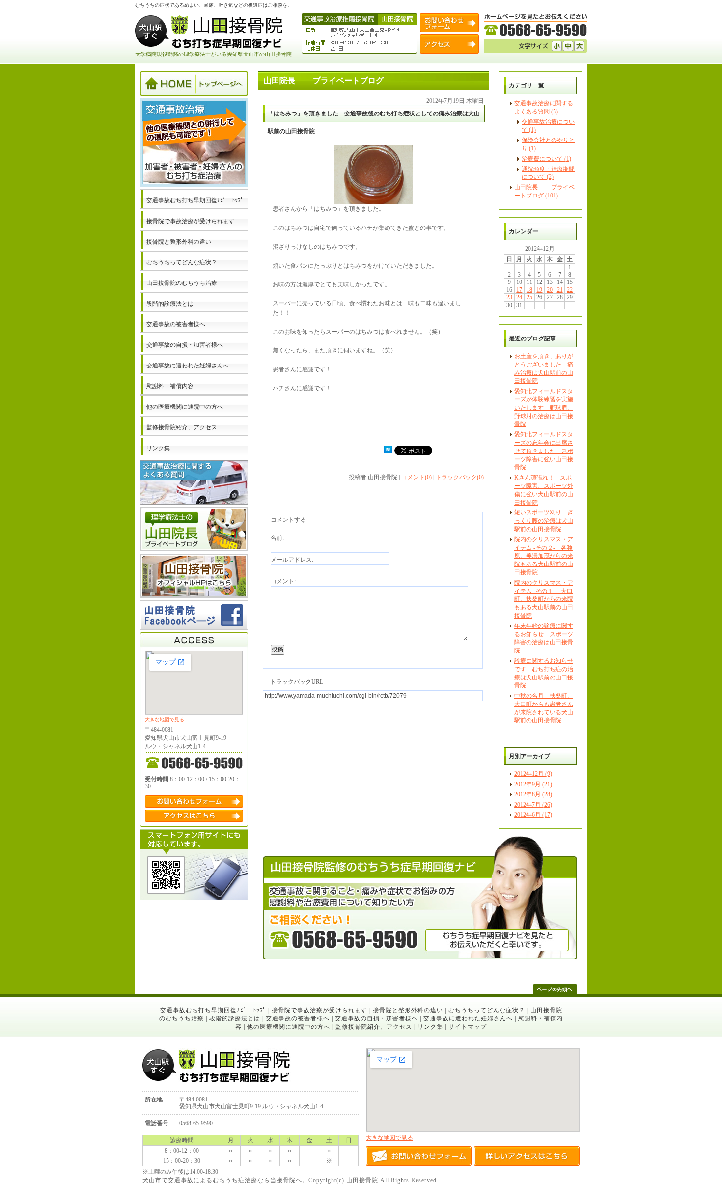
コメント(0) (416, 477)
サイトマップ (467, 1026)
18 (529, 289)
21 (560, 289)
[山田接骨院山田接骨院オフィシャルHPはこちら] (194, 595)
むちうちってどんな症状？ (486, 1010)
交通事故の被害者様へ (298, 1018)
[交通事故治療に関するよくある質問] (194, 502)
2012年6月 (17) (533, 814)
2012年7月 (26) (533, 804)
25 (529, 297)
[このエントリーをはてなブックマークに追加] (388, 451)
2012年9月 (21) (533, 784)
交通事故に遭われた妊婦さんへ (468, 1018)
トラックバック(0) (460, 477)
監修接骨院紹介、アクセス (373, 1026)
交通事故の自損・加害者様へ (376, 1018)
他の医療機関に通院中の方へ (288, 1026)
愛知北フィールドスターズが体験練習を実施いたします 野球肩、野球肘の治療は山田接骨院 (543, 407)
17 (519, 289)
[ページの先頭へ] (555, 989)
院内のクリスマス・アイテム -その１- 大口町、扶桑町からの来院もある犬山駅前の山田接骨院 (543, 599)
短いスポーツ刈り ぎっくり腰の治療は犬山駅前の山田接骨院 (543, 521)
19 (539, 289)
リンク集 (430, 1026)
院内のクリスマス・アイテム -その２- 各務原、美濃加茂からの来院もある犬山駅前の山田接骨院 (543, 556)
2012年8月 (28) (533, 794)
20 (550, 289)
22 (570, 289)
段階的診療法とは (234, 1018)
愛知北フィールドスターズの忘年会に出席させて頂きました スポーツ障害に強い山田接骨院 (543, 451)
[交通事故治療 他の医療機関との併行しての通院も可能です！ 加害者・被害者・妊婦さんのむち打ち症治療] (194, 184)
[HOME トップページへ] (194, 93)
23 (509, 297)
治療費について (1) (546, 158)
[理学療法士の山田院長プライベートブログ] (194, 549)
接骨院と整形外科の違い (408, 1010)
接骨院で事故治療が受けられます (319, 1010)
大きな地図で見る (164, 719)
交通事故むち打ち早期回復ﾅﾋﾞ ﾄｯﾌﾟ (213, 1010)
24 (519, 297)
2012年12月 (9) (533, 773)
